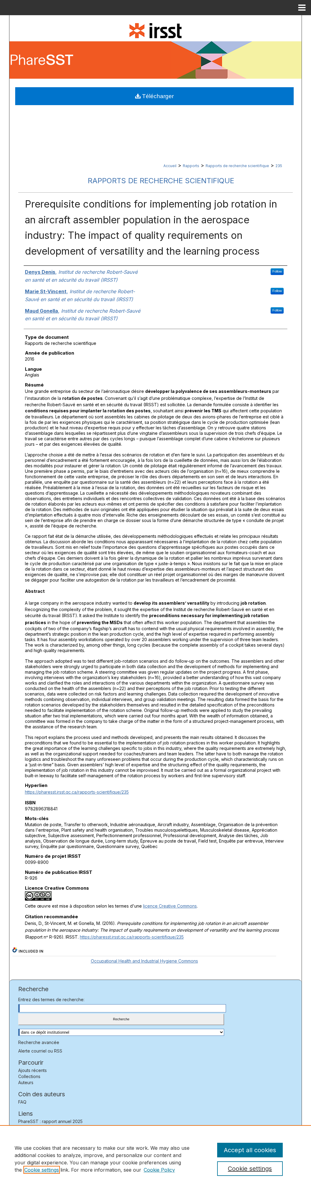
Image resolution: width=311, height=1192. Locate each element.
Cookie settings (41, 1170)
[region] (155, 1158)
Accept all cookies (250, 1150)
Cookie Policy (159, 1170)
